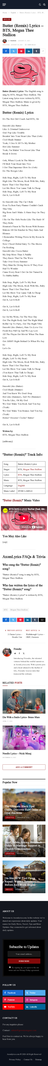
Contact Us (28, 1059)
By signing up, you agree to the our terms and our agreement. (24, 969)
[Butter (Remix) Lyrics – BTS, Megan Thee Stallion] (24, 71)
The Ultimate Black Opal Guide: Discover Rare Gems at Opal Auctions (23, 809)
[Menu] (4, 5)
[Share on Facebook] (6, 51)
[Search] (44, 5)
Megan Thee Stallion (32, 469)
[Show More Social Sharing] (43, 51)
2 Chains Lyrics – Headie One (15, 635)
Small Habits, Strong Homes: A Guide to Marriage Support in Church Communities (23, 845)
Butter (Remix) (13, 500)
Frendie (13, 41)
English (7, 19)
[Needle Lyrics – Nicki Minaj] (24, 738)
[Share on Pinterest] (21, 51)
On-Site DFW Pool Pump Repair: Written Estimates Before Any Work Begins (20, 881)
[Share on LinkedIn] (28, 51)
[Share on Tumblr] (36, 51)
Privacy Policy (25, 970)
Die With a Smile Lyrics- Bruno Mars (21, 717)
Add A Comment (24, 767)
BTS (20, 474)
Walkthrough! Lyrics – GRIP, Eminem (35, 635)
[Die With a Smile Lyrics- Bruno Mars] (24, 701)
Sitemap (38, 1059)
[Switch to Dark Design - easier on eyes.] (40, 4)
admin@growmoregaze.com (23, 1030)
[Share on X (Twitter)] (13, 51)
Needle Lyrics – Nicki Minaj (17, 753)
